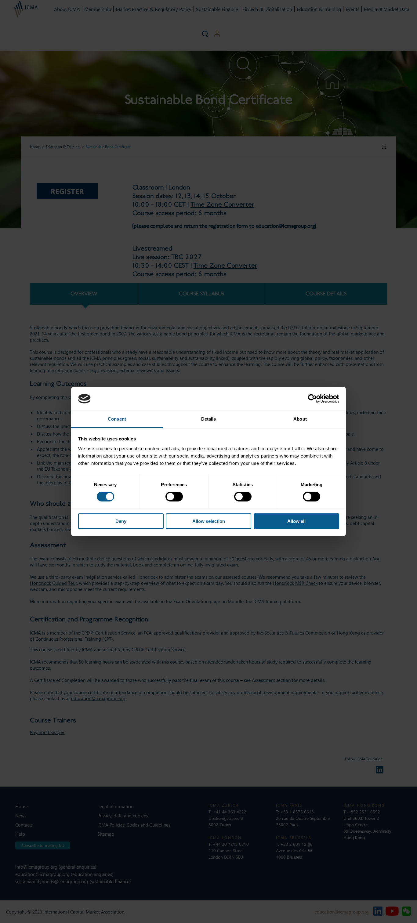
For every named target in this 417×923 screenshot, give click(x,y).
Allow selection (208, 521)
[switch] (174, 496)
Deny (120, 521)
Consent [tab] (117, 419)
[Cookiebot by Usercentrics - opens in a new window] (312, 398)
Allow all (296, 521)
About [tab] (300, 419)
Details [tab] (208, 419)
